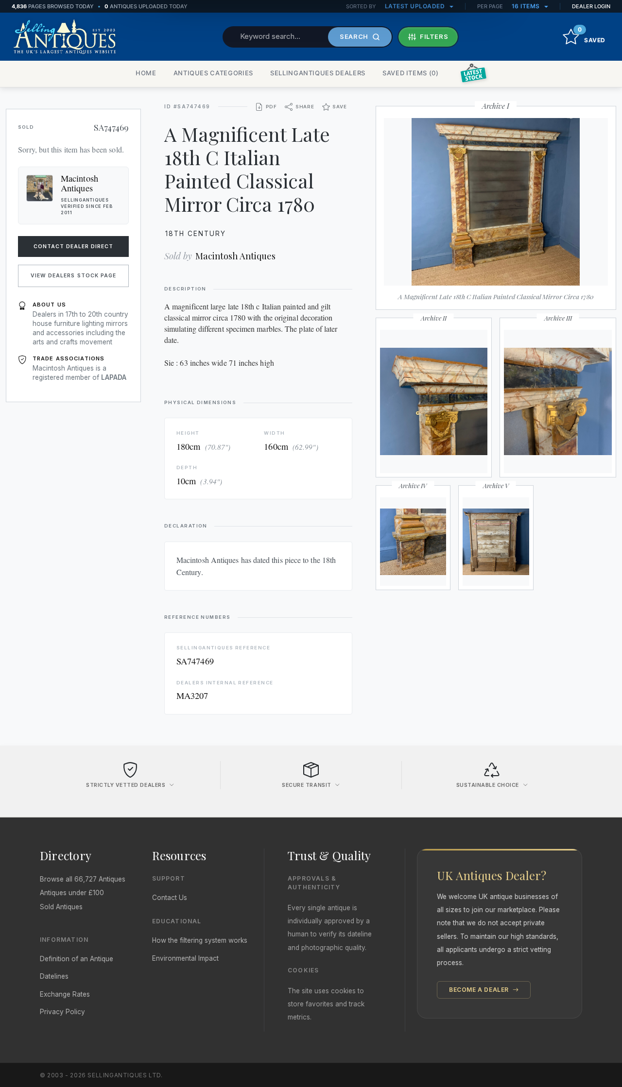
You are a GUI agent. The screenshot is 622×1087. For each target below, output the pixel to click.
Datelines (54, 976)
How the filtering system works (199, 940)
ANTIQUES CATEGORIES (213, 73)
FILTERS (434, 36)
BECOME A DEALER (480, 989)
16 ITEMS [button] (527, 6)
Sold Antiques (61, 907)
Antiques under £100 (72, 893)
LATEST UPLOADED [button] (416, 6)
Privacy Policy (62, 1012)
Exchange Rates (65, 994)
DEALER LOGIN (591, 6)
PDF (271, 106)
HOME (146, 73)
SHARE (304, 106)
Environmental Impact (185, 958)
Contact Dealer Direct (74, 246)
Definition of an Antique (76, 959)
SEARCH (354, 36)
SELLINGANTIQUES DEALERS (317, 73)
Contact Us (169, 897)
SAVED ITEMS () (410, 73)
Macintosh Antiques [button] (79, 183)
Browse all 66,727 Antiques (82, 879)
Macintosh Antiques (235, 256)
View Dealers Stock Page (73, 275)
